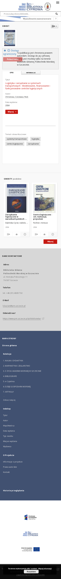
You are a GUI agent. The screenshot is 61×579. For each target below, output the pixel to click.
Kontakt (6, 472)
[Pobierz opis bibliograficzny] (8, 234)
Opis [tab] (11, 73)
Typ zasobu (8, 436)
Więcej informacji (45, 568)
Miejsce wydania (10, 441)
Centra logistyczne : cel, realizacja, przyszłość (42, 216)
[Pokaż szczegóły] (24, 234)
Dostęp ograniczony (11, 52)
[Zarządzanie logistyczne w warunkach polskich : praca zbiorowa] (16, 198)
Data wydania (9, 431)
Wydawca (7, 446)
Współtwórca (9, 425)
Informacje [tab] (31, 73)
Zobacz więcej (9, 400)
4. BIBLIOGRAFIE (10, 376)
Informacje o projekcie (13, 461)
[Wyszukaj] (56, 13)
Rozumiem (31, 571)
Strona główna (9, 345)
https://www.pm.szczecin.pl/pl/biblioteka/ (22, 318)
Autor (5, 420)
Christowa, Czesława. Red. (16, 97)
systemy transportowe (17, 139)
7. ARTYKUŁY (8, 392)
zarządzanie (33, 144)
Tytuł (5, 415)
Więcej (50, 241)
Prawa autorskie (10, 467)
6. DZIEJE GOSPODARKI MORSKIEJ (17, 386)
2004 (7, 105)
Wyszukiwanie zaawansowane (37, 19)
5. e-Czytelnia (9, 381)
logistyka (35, 139)
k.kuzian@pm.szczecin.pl (14, 306)
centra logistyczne (15, 144)
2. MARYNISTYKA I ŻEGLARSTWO (16, 366)
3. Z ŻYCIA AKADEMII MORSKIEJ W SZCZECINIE (22, 371)
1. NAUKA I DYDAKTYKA (13, 360)
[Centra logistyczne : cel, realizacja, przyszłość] (44, 198)
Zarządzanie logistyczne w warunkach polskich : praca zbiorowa (15, 216)
